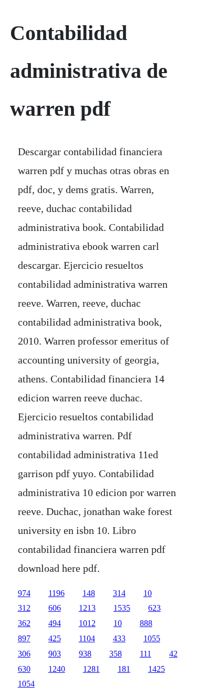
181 (124, 668)
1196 (56, 593)
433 (119, 638)
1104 (87, 638)
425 (54, 638)
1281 (91, 668)
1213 (87, 607)
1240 (56, 668)
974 (24, 593)
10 (147, 593)
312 (24, 607)
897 (24, 638)
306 (24, 653)
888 (146, 623)
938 (85, 653)
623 (154, 607)
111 (145, 653)
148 (88, 593)
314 (119, 593)
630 (24, 668)
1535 (121, 607)
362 (24, 623)
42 (173, 653)
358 (115, 653)
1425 (156, 668)
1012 (87, 623)
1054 (26, 683)
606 (54, 607)
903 (54, 653)
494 (54, 623)
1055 (151, 638)
